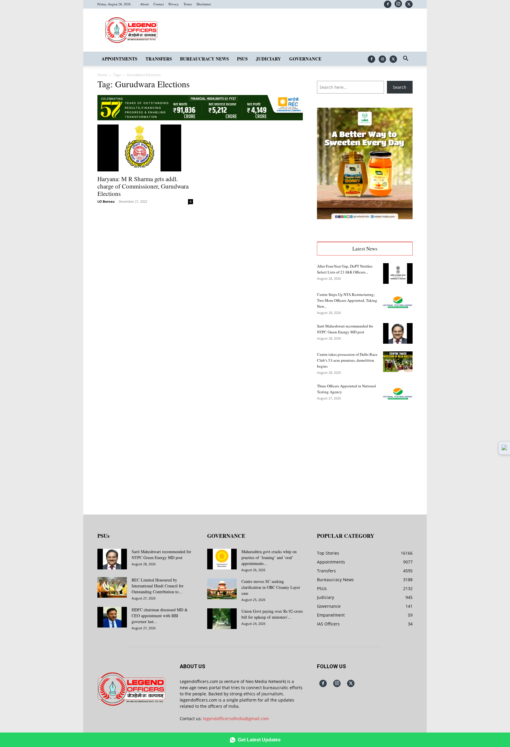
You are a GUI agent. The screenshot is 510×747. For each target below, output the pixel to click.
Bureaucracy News (204, 58)
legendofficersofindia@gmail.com (236, 718)
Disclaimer (204, 4)
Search (399, 87)
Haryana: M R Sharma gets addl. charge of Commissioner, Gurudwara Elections (143, 186)
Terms (188, 4)
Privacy (174, 4)
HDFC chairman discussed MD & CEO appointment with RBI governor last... (160, 615)
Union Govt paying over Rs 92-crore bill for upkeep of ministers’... (272, 614)
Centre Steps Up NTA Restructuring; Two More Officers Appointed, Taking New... (347, 300)
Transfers (159, 58)
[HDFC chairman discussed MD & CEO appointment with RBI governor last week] (112, 617)
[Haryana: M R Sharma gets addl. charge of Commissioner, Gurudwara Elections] (145, 148)
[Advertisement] (365, 455)
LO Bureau (106, 201)
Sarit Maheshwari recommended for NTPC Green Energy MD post (161, 554)
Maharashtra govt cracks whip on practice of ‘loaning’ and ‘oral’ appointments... (269, 557)
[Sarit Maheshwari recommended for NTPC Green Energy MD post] (398, 333)
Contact (158, 4)
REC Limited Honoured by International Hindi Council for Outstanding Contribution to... (158, 585)
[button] (405, 59)
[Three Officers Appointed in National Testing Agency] (398, 393)
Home (102, 74)
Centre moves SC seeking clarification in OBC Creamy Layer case (270, 587)
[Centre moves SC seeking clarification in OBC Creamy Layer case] (222, 589)
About (144, 4)
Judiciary (268, 58)
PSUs (242, 58)
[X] (409, 4)
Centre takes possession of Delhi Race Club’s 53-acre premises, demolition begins (347, 360)
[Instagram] (398, 3)
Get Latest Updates (259, 739)
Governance (305, 58)
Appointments (119, 58)
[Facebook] (387, 4)
